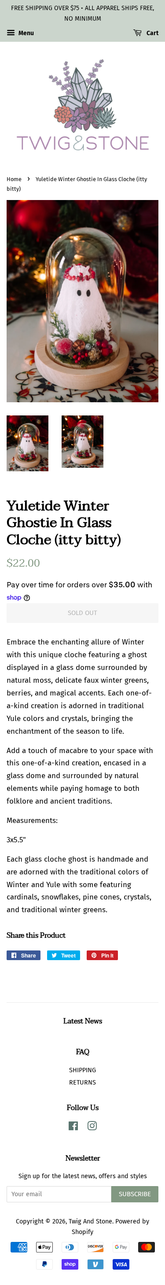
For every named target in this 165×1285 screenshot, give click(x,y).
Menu (25, 33)
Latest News (82, 1021)
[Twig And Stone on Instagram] (92, 1128)
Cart (151, 33)
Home (14, 179)
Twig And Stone (90, 1221)
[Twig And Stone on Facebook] (73, 1128)
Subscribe (135, 1194)
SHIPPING (82, 1070)
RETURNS (82, 1082)
